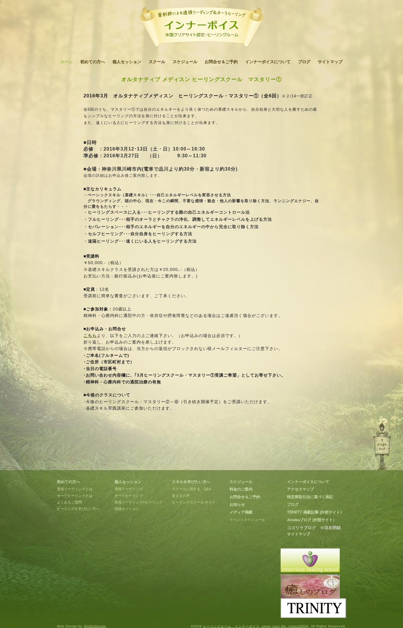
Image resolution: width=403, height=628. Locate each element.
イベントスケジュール (247, 520)
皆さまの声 (181, 496)
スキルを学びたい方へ (191, 482)
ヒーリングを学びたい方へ (78, 509)
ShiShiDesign (95, 626)
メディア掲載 (241, 512)
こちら (90, 335)
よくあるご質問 (69, 502)
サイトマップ (330, 61)
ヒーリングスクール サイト (193, 502)
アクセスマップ (300, 489)
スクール (157, 61)
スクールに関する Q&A (191, 489)
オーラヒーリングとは (74, 496)
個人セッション (126, 61)
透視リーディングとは (74, 489)
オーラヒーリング (128, 496)
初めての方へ (92, 61)
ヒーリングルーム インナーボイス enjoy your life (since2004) (256, 626)
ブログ (304, 61)
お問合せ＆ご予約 (221, 61)
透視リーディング (128, 489)
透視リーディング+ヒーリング (138, 502)
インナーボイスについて (268, 61)
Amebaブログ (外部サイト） (312, 520)
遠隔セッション (126, 509)
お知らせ (237, 504)
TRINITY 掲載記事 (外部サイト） (315, 512)
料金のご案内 (241, 489)
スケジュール (185, 61)
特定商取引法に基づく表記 (310, 497)
